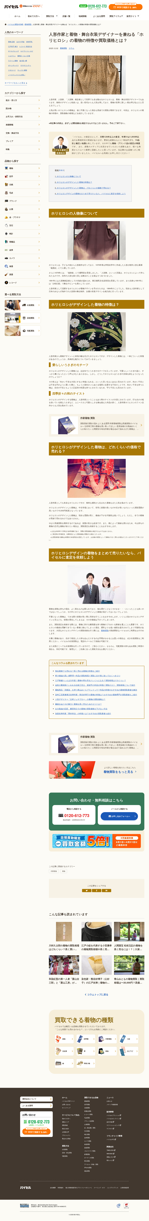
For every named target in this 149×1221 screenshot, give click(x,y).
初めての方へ (34, 16)
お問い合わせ (66, 1104)
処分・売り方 (11, 100)
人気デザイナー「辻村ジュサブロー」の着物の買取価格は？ (80, 699)
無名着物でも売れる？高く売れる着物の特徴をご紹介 (77, 671)
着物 (63, 871)
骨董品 (12, 241)
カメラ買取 (87, 1141)
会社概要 (53, 1188)
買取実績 (65, 1125)
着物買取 (63, 48)
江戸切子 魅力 (13, 46)
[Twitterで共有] (86, 890)
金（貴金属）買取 (89, 1128)
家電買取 (87, 1154)
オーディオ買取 (89, 1158)
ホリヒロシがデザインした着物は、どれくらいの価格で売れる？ (83, 188)
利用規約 (60, 1188)
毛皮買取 (87, 1118)
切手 (11, 176)
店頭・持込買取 (67, 1153)
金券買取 (87, 1138)
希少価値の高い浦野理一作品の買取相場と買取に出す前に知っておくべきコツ (87, 675)
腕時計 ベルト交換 (23, 56)
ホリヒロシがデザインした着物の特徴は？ (73, 182)
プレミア (9, 141)
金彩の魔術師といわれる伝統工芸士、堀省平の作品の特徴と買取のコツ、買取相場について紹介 (95, 685)
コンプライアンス (112, 1188)
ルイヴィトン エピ (26, 51)
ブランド (13, 201)
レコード (13, 282)
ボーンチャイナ (13, 65)
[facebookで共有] (96, 890)
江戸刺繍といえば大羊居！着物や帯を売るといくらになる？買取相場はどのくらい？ (90, 680)
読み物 (8, 108)
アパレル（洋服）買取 (91, 1164)
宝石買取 (87, 1131)
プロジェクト (66, 1135)
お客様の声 (65, 1132)
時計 (11, 233)
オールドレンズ (13, 51)
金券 (11, 250)
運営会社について (29, 1099)
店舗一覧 (66, 16)
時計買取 (87, 1134)
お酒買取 (87, 1124)
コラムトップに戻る (97, 994)
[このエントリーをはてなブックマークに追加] (106, 890)
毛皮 (11, 192)
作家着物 (54, 871)
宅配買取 (65, 1156)
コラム (71, 48)
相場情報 (9, 124)
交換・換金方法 (12, 133)
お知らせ (109, 1101)
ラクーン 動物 (13, 60)
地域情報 (83, 16)
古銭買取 (87, 1108)
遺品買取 (87, 1171)
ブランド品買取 (89, 1121)
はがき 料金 (20, 42)
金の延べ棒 (23, 60)
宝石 (11, 225)
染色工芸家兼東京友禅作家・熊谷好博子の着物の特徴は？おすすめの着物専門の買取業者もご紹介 (96, 694)
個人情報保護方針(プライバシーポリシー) (79, 1188)
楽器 (11, 274)
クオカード (12, 70)
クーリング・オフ (99, 1188)
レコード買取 (88, 1114)
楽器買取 (87, 1148)
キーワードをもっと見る (15, 82)
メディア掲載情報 (112, 1104)
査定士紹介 (65, 1128)
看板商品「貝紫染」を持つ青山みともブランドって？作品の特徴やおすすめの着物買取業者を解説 (96, 690)
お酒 (11, 209)
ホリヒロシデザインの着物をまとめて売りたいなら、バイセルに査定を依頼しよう (90, 193)
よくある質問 (99, 16)
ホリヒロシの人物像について (68, 176)
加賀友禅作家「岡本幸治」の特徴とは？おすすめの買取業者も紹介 (83, 713)
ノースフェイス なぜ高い (16, 75)
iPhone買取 (88, 1167)
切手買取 (87, 1104)
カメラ (12, 258)
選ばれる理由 (66, 1139)
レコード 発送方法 (25, 46)
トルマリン (12, 56)
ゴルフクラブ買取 (89, 1151)
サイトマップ (66, 1108)
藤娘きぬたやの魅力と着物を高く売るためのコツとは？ (78, 704)
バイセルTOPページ (68, 1101)
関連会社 (110, 1147)
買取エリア (65, 1122)
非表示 (61, 170)
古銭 (11, 184)
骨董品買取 (87, 1111)
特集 (8, 149)
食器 (11, 266)
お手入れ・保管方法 (14, 116)
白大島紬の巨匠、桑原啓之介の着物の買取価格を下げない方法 (81, 708)
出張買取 (65, 1149)
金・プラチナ (14, 217)
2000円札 (29, 42)
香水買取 (87, 1161)
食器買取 (87, 1144)
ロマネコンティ (25, 65)
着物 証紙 (11, 42)
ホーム (17, 16)
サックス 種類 (22, 70)
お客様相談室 (124, 1188)
